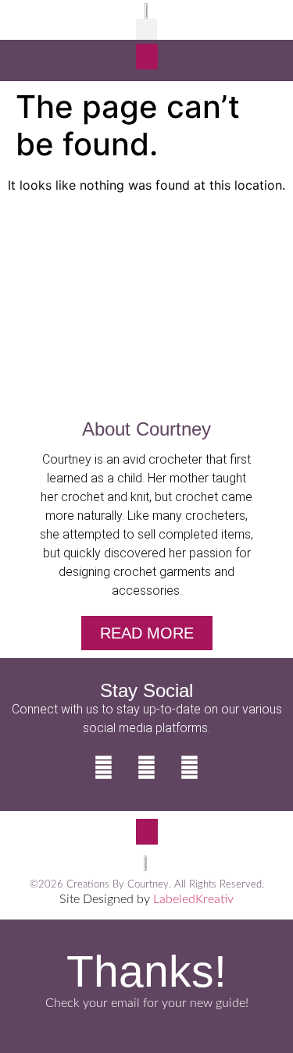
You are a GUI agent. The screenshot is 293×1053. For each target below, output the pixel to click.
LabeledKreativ (193, 899)
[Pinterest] (189, 768)
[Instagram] (146, 768)
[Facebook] (103, 768)
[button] (146, 29)
